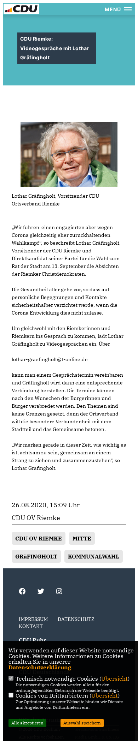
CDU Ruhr (32, 640)
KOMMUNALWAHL (93, 556)
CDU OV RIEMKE (38, 538)
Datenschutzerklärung (39, 667)
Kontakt (31, 626)
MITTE (82, 538)
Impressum (33, 619)
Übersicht (114, 678)
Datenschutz (76, 619)
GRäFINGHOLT (36, 556)
